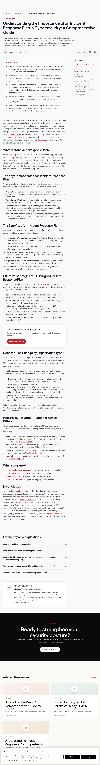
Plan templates (11, 473)
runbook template (16, 458)
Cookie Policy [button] (26, 758)
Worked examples (13, 476)
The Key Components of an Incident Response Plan (83, 71)
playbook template (36, 453)
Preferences (56, 757)
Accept (88, 757)
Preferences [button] (30, 760)
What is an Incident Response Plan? (84, 66)
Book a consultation (16, 341)
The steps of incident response (18, 470)
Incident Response (13, 18)
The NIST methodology (15, 479)
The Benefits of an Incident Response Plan (82, 76)
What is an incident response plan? (17, 544)
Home (5, 13)
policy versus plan (24, 441)
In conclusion (78, 98)
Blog (10, 13)
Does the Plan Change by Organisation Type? (82, 86)
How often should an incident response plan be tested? (25, 573)
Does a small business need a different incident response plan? (29, 566)
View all (93, 677)
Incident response (15, 134)
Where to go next (79, 95)
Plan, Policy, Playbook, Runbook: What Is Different (84, 91)
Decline (72, 757)
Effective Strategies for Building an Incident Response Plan (85, 81)
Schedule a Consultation (50, 649)
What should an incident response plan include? (22, 551)
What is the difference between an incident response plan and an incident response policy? (29, 558)
